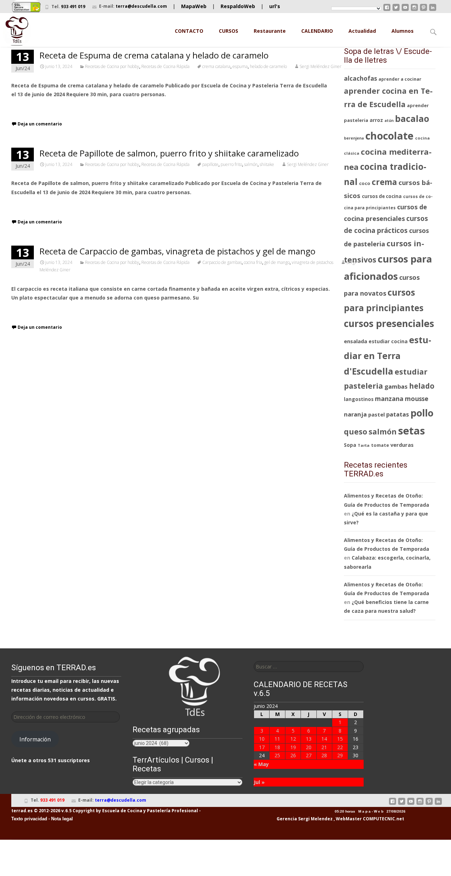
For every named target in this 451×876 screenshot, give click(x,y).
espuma (240, 66)
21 (324, 747)
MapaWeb (193, 6)
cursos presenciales (389, 323)
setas (411, 431)
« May (261, 764)
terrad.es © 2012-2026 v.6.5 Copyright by (56, 811)
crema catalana (216, 66)
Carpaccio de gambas (222, 262)
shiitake (267, 164)
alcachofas (360, 78)
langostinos (358, 399)
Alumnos (402, 30)
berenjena (354, 138)
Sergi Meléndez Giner (320, 66)
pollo (421, 412)
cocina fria (253, 262)
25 (277, 755)
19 (293, 747)
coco (364, 183)
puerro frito (231, 164)
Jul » (259, 782)
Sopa (350, 445)
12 (293, 738)
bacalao (412, 118)
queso (355, 431)
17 (262, 747)
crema (384, 182)
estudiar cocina (388, 341)
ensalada (355, 341)
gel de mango (277, 262)
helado (421, 386)
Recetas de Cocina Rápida (165, 66)
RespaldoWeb (238, 6)
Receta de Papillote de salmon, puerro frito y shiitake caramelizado (169, 153)
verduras (402, 444)
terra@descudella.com (141, 6)
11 (277, 738)
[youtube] (405, 10)
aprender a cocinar (399, 79)
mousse (416, 398)
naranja (355, 414)
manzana (389, 398)
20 (308, 747)
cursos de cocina (382, 196)
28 (324, 755)
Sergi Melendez (315, 819)
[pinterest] (423, 10)
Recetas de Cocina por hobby (112, 66)
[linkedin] (432, 10)
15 (340, 738)
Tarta (364, 445)
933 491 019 (73, 7)
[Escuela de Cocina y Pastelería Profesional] (17, 31)
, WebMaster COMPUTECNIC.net (369, 819)
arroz (376, 120)
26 (293, 755)
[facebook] (386, 10)
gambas (396, 386)
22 (340, 747)
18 (277, 747)
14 (324, 738)
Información (35, 739)
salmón (251, 164)
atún (389, 120)
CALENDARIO (317, 30)
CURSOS (228, 30)
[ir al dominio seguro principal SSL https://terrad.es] (26, 7)
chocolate (389, 135)
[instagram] (414, 10)
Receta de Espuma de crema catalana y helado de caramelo (153, 55)
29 (340, 755)
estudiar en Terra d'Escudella (387, 355)
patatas (397, 414)
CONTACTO (189, 30)
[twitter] (396, 10)
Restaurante (270, 30)
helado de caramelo (268, 66)
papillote (210, 164)
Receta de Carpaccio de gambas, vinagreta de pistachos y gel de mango (177, 251)
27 (308, 755)
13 (308, 738)
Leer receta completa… (41, 107)
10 (262, 738)
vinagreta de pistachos (312, 262)
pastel (376, 414)
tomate (380, 445)
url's (274, 6)
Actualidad (362, 30)
